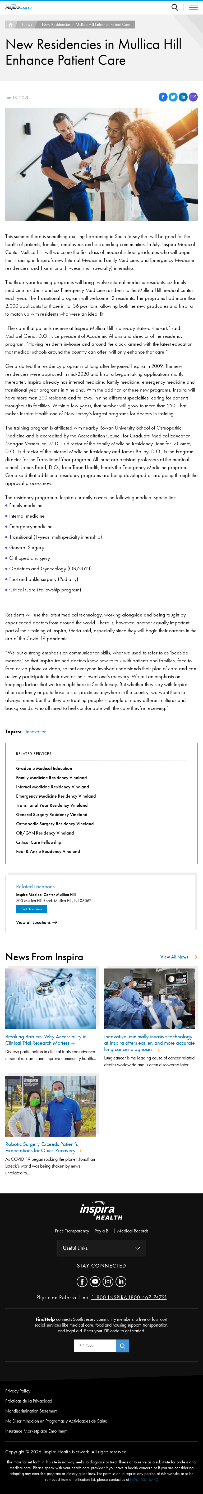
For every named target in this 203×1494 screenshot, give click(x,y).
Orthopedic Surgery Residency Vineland (55, 824)
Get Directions (31, 909)
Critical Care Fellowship (38, 842)
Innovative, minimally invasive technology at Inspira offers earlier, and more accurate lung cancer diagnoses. (149, 1042)
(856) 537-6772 (144, 1479)
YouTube (95, 1281)
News (27, 24)
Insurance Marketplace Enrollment (36, 1431)
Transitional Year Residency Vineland (52, 805)
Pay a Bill (103, 1230)
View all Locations (33, 922)
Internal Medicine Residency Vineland (52, 787)
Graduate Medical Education (44, 768)
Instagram (108, 1281)
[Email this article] (193, 100)
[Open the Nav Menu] (191, 7)
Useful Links (75, 1248)
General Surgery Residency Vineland (51, 814)
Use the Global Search (178, 7)
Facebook (82, 1281)
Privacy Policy (17, 1391)
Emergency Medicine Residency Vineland (56, 796)
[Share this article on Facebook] (164, 100)
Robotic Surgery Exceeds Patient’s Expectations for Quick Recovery (41, 1147)
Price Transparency (72, 1230)
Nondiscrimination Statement (31, 1411)
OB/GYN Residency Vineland (45, 833)
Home (10, 24)
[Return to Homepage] (18, 7)
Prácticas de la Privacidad (28, 1401)
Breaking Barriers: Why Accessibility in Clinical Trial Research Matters (46, 1039)
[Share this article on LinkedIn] (184, 100)
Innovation (36, 731)
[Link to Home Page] (101, 1214)
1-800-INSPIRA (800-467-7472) (129, 1297)
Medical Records (132, 1230)
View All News (174, 957)
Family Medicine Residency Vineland (51, 777)
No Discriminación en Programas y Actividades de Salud (56, 1421)
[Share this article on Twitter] (174, 100)
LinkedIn (121, 1281)
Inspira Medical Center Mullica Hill (46, 894)
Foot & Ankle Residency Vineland (48, 851)
